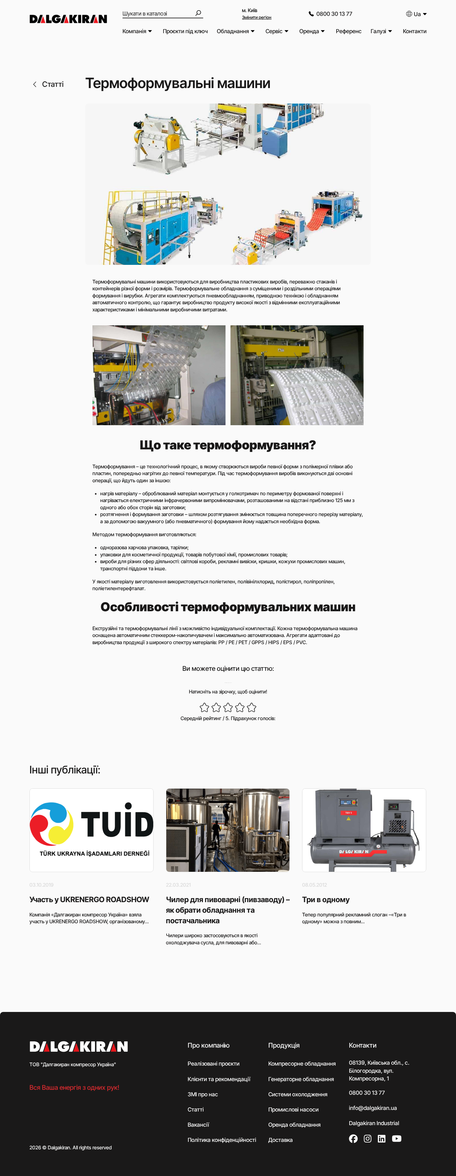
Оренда (309, 31)
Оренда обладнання (294, 1124)
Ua (417, 14)
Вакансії (198, 1124)
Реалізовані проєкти (213, 1063)
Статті (53, 84)
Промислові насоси (293, 1109)
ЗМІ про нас (203, 1094)
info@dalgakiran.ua (373, 1108)
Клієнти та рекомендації (219, 1079)
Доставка (280, 1140)
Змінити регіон (256, 17)
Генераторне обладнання (301, 1079)
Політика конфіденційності (222, 1140)
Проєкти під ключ (185, 31)
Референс (349, 31)
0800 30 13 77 (334, 14)
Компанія (134, 31)
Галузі (378, 31)
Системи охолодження (297, 1094)
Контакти (415, 31)
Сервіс (274, 31)
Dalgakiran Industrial (374, 1123)
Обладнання (233, 31)
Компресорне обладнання (302, 1063)
